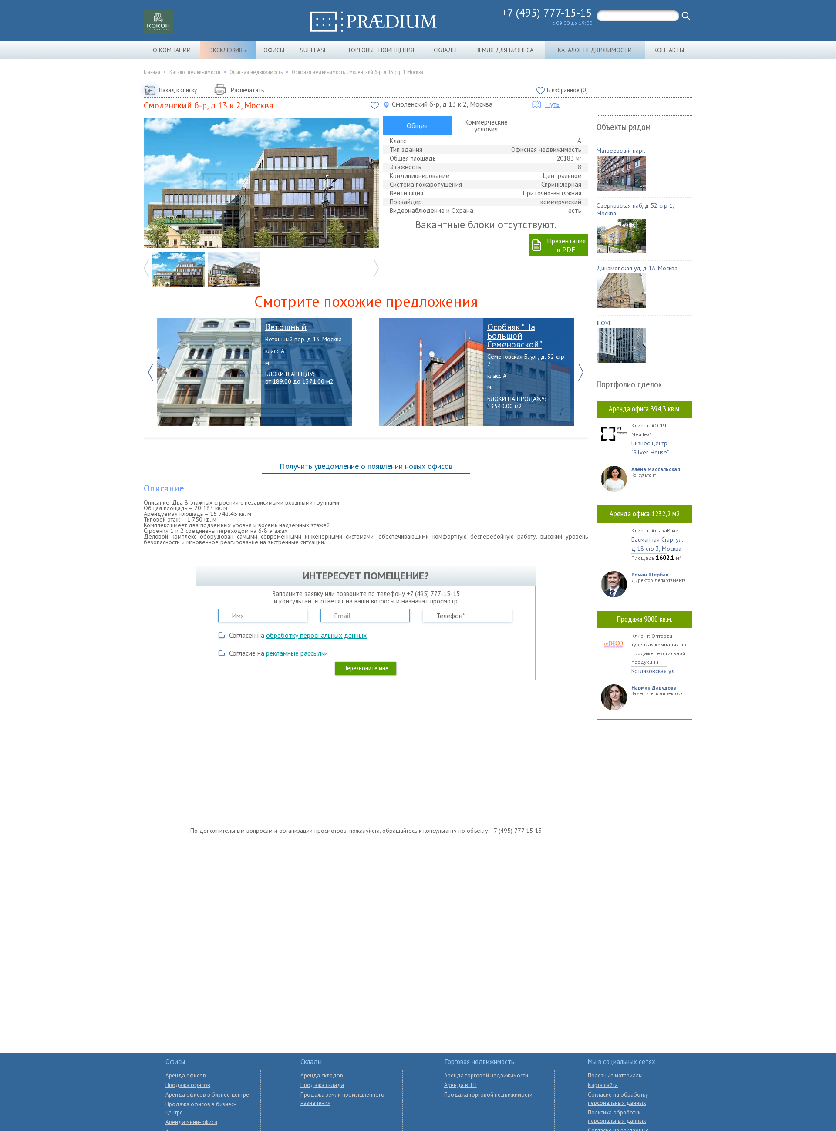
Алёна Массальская (655, 469)
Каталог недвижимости (595, 50)
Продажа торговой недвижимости (488, 1094)
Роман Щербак (649, 574)
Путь (552, 104)
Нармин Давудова (654, 687)
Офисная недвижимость (256, 72)
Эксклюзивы (228, 50)
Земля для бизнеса (504, 50)
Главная (152, 72)
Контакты (669, 50)
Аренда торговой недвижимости (486, 1075)
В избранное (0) (567, 89)
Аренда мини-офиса (191, 1122)
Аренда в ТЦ (460, 1085)
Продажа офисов (187, 1085)
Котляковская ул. (653, 671)
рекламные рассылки (297, 653)
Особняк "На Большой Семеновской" (514, 335)
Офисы (273, 50)
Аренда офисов (185, 1075)
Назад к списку (178, 89)
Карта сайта (603, 1085)
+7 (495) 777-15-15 (547, 12)
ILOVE (604, 323)
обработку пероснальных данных (316, 635)
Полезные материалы (615, 1075)
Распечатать (247, 89)
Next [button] (376, 268)
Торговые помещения (380, 50)
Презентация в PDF (566, 245)
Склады (445, 50)
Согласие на (278, 653)
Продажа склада (322, 1085)
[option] (261, 183)
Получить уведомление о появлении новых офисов (366, 466)
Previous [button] (146, 268)
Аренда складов (321, 1075)
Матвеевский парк (621, 151)
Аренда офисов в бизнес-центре (207, 1094)
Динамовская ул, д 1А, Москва (637, 268)
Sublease (313, 50)
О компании (172, 50)
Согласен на (298, 635)
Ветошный (286, 327)
